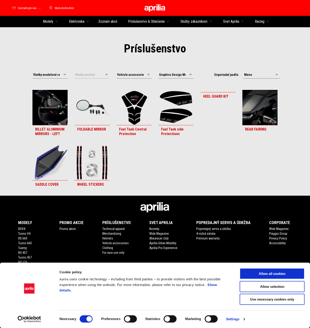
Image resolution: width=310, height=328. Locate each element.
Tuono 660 (25, 243)
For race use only (113, 252)
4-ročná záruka (205, 233)
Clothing (107, 248)
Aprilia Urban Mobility (162, 243)
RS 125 (22, 262)
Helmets (107, 238)
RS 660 (22, 238)
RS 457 (22, 252)
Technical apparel (113, 229)
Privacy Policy (278, 238)
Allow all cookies (272, 274)
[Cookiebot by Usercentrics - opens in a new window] (29, 319)
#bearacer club (159, 238)
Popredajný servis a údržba (213, 229)
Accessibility (277, 243)
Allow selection (272, 287)
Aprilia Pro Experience (163, 248)
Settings (232, 319)
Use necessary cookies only (272, 299)
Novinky (154, 229)
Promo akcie (67, 229)
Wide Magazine (159, 233)
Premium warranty (208, 238)
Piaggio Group (278, 233)
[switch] (130, 319)
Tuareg (22, 248)
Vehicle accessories (115, 243)
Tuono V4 (24, 233)
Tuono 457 (25, 257)
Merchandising (111, 233)
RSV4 (21, 229)
